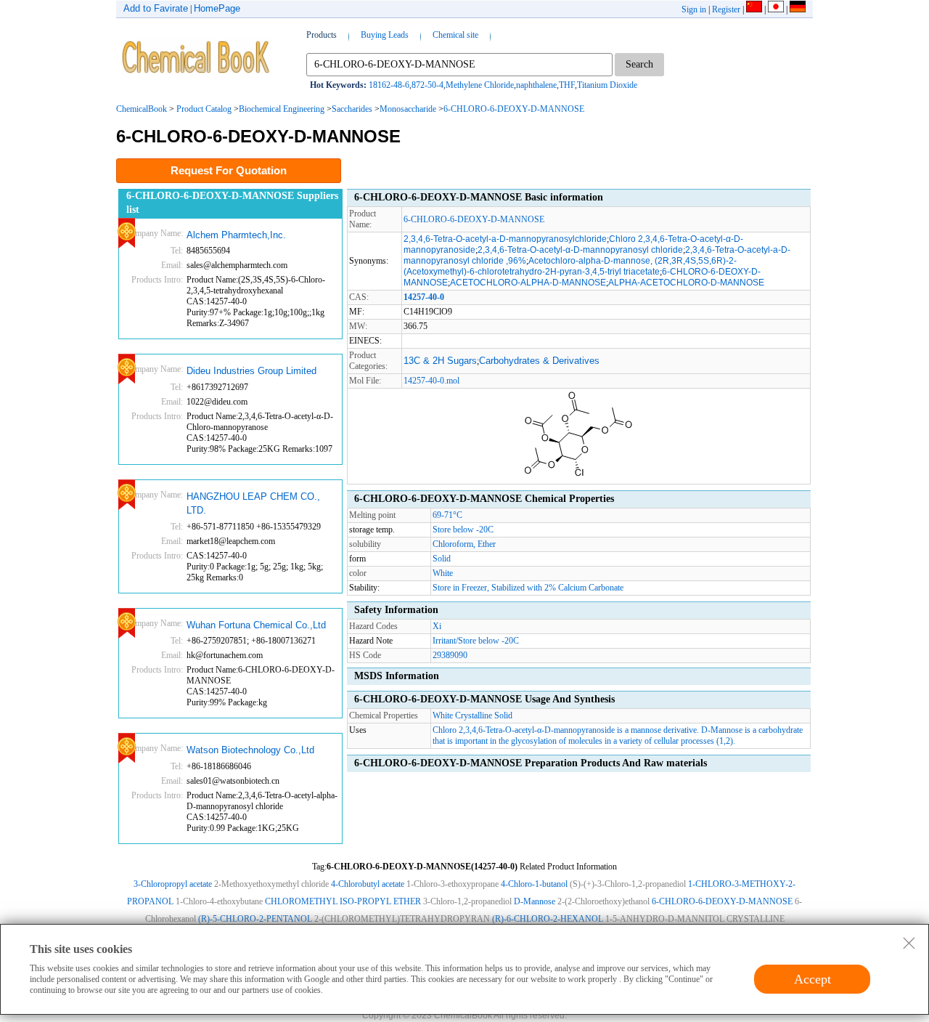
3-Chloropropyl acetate (173, 884)
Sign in (694, 9)
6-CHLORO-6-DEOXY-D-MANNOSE (513, 109)
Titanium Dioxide (607, 85)
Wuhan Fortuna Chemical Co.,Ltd (256, 625)
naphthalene (536, 85)
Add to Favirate (155, 8)
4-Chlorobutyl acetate (367, 884)
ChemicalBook (141, 109)
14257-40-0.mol (431, 381)
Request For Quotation (229, 170)
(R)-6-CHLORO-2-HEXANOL (547, 919)
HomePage (217, 8)
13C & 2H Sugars (440, 360)
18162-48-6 (389, 85)
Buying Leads (385, 35)
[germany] (798, 9)
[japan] (776, 9)
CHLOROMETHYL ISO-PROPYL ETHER (343, 901)
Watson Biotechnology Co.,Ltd (250, 750)
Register (726, 9)
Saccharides (352, 109)
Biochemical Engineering (281, 109)
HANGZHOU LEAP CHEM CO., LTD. (253, 503)
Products (321, 35)
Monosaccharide (408, 109)
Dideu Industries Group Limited (251, 370)
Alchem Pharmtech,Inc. (236, 235)
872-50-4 (427, 85)
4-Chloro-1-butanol (534, 884)
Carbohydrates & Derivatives (539, 360)
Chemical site (455, 35)
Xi (437, 626)
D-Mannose (534, 901)
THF (567, 85)
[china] (754, 9)
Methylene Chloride (480, 85)
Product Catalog (204, 109)
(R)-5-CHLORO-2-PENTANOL (255, 919)
